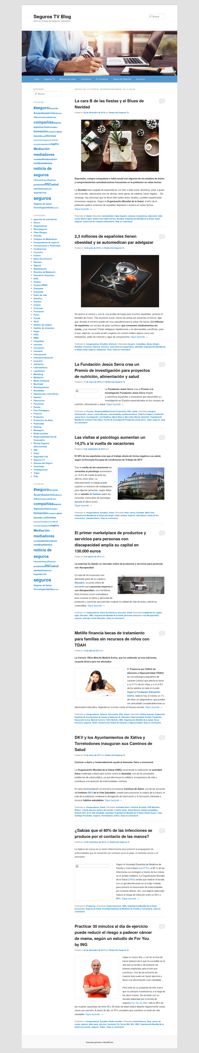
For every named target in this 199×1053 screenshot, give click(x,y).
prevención (80, 908)
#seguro (131, 344)
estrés (132, 512)
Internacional (40, 354)
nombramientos (43, 163)
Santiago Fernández (83, 815)
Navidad (120, 218)
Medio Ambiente (41, 380)
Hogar (36, 331)
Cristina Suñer (120, 810)
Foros (36, 314)
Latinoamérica (40, 367)
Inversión (122, 612)
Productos (90, 906)
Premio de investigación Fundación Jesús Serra (125, 419)
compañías (141, 344)
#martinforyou (139, 1021)
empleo (54, 127)
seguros (78, 221)
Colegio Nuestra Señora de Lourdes (97, 810)
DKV (90, 792)
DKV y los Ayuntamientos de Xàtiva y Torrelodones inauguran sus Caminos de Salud (113, 743)
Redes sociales (115, 1021)
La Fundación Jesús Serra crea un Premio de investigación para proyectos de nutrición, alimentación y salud (112, 370)
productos (39, 184)
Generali (38, 135)
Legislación (39, 370)
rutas (159, 812)
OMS (91, 615)
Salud (88, 215)
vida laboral (141, 515)
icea (43, 136)
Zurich (55, 208)
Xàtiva (117, 815)
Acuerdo (53, 108)
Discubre (84, 615)
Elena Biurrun (134, 810)
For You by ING (139, 1002)
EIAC (36, 278)
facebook (112, 1024)
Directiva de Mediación (45, 271)
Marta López (86, 218)
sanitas (123, 515)
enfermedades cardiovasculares (122, 414)
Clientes (37, 235)
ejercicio (103, 1024)
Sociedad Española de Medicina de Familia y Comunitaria (127, 908)
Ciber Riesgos (40, 232)
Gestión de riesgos (43, 324)
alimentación (80, 414)
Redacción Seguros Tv (119, 112)
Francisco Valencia (91, 346)
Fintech (37, 304)
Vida (36, 476)
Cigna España (120, 215)
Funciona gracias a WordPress (99, 1042)
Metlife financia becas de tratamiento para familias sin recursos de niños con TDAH (112, 639)
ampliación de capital (152, 612)
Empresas (38, 288)
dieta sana (93, 1024)
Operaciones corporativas (46, 393)
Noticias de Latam (68, 79)
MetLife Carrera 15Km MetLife (104, 719)
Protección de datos (43, 420)
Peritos (37, 407)
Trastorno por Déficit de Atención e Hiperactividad (120, 722)
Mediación (42, 148)
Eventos (37, 301)
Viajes (36, 472)
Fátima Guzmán (147, 714)
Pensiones (39, 403)
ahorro (58, 113)
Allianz (36, 117)
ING (132, 1024)
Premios (90, 411)
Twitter (103, 1027)
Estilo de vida (40, 295)
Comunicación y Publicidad (47, 245)
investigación (92, 417)
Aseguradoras (92, 344)
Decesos (38, 261)
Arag (41, 117)
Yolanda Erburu (92, 518)
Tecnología (39, 207)
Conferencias (40, 248)
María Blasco (118, 417)
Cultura (37, 255)
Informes (113, 344)
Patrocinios (113, 714)
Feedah (148, 717)
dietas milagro (153, 344)
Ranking (38, 426)
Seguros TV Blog (52, 16)
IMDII (36, 337)
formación (40, 131)
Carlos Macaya (100, 414)
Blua (127, 512)
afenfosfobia (107, 215)
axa (50, 117)
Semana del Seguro (43, 463)
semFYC (143, 868)
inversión (37, 144)
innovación (39, 347)
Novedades (39, 390)
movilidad (38, 159)
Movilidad (38, 383)
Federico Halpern (145, 414)
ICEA (36, 334)
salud (157, 218)
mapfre (54, 144)
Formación (39, 311)
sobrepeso (101, 349)
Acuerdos (39, 113)
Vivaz (109, 349)
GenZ (36, 321)
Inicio (36, 79)
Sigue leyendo (83, 208)
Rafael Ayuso (150, 812)
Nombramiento (49, 159)
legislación (45, 144)
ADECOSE (50, 113)
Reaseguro (39, 430)
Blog (149, 1021)
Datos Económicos (108, 612)
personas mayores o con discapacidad (141, 615)
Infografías (39, 341)
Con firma (140, 79)
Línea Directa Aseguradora (122, 346)
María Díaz (149, 512)
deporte (84, 1024)
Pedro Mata (98, 419)
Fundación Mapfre (54, 131)
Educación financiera (44, 275)
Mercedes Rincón (132, 417)
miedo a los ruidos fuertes (104, 218)
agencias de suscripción (45, 219)
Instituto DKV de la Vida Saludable (89, 812)
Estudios (104, 344)
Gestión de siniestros (44, 327)
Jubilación (39, 364)
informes (105, 346)
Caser (54, 117)
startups (86, 618)
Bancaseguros (40, 229)
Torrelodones (107, 815)
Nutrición (145, 417)
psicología (109, 515)
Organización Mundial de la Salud (139, 218)
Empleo (37, 281)
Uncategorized (40, 469)
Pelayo (45, 180)
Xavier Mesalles (98, 618)
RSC (129, 411)
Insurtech (37, 140)
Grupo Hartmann (113, 906)
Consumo (38, 252)
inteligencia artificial (49, 140)
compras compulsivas (137, 215)
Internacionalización (43, 357)
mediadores (44, 154)
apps (77, 615)
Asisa (45, 117)
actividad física (122, 807)
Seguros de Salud (93, 908)
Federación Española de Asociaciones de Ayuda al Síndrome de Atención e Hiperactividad (120, 715)
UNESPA (49, 207)
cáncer (90, 414)
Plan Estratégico (41, 410)
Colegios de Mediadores (45, 239)
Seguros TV (49, 79)
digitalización (40, 127)
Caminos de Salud (138, 807)
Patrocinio (38, 180)
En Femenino (102, 79)
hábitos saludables (149, 810)
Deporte (103, 714)
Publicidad (39, 423)
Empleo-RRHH (40, 285)
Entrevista (38, 291)
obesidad (139, 346)
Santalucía (46, 188)
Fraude (37, 318)
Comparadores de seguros (46, 242)
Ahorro (37, 222)
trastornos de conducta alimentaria (98, 221)
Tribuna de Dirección (122, 79)
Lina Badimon (105, 417)
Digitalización (40, 268)
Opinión (37, 397)
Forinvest (38, 308)
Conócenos (86, 79)
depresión (152, 215)
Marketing (38, 374)
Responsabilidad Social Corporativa (110, 411)
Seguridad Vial (40, 192)
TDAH (94, 722)
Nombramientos (41, 387)
